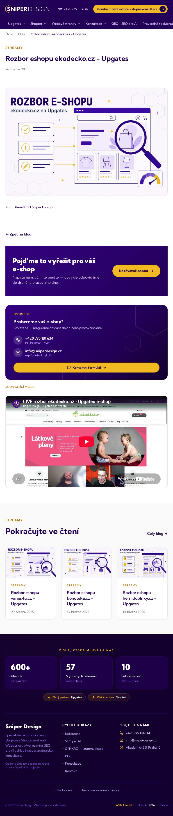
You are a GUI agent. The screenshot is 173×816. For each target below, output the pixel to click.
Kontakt (71, 771)
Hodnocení (64, 790)
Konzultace (73, 763)
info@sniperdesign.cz (141, 740)
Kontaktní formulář (89, 368)
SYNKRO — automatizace (84, 749)
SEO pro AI (73, 741)
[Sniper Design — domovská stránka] (27, 9)
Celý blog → (157, 533)
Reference (72, 734)
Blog (21, 34)
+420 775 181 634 (138, 733)
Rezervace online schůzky (100, 790)
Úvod (9, 34)
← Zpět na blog (18, 234)
